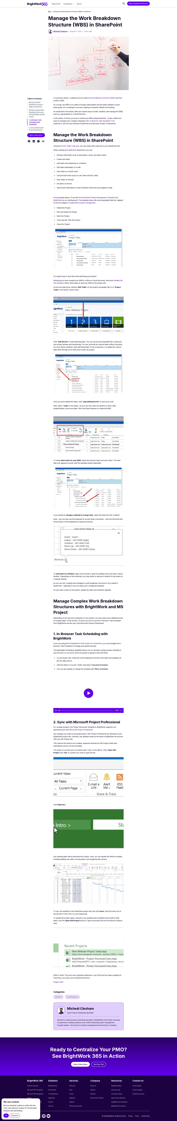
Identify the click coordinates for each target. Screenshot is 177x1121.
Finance (50, 1102)
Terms (137, 1116)
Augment (72, 1098)
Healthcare (51, 1098)
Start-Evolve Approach (118, 1098)
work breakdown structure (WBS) (102, 98)
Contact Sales (136, 1086)
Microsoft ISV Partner (97, 1098)
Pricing (29, 1098)
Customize (14, 1115)
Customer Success (138, 1094)
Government (52, 1090)
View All (50, 1106)
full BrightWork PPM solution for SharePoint (85, 643)
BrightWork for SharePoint (119, 1102)
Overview (72, 1086)
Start (70, 1090)
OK (6, 1115)
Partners (93, 1094)
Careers (92, 1090)
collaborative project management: (82, 203)
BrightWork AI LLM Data (118, 1106)
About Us (93, 1086)
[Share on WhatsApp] (38, 141)
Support (71, 1102)
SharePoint (58, 997)
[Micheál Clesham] (88, 1016)
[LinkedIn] (44, 1116)
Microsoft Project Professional (81, 730)
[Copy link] (43, 141)
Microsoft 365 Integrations (35, 1094)
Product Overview (32, 1086)
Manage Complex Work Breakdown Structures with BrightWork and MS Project (37, 113)
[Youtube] (48, 1116)
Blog (49, 11)
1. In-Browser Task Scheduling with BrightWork (35, 122)
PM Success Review (75, 1106)
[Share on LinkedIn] (33, 141)
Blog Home (56, 4)
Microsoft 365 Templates (35, 1090)
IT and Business (53, 1094)
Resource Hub (115, 1090)
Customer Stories (116, 1094)
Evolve (71, 1094)
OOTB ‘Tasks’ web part (70, 146)
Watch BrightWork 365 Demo (138, 3)
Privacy (130, 1116)
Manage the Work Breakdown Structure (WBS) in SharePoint (36, 104)
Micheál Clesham (60, 31)
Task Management (72, 997)
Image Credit (58, 982)
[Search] (124, 3)
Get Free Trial (99, 1064)
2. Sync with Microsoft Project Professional (36, 129)
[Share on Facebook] (29, 141)
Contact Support (137, 1090)
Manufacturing (52, 1086)
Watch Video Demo (36, 135)
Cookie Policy (145, 1116)
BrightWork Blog (116, 1086)
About (79, 4)
